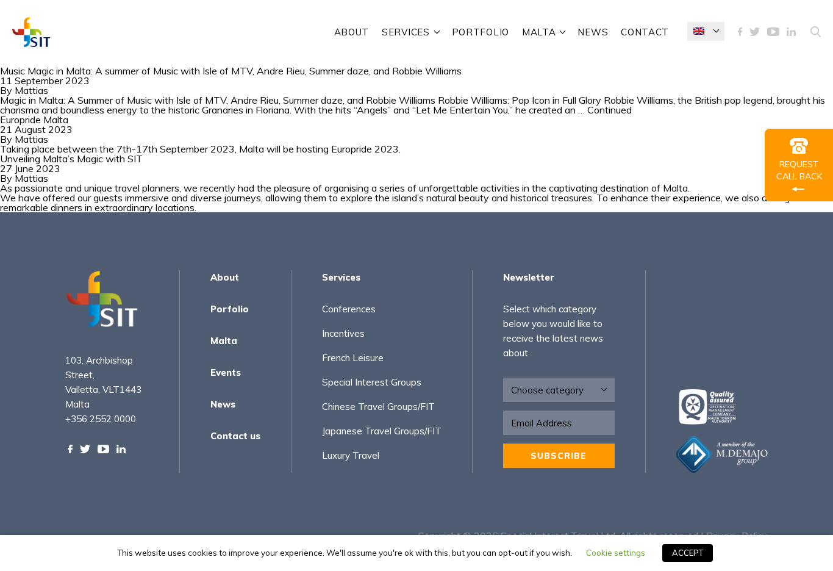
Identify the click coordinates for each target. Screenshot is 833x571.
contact (645, 32)
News (592, 32)
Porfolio (229, 309)
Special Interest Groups (371, 382)
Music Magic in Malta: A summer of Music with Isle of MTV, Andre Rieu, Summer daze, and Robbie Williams (231, 71)
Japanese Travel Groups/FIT (382, 431)
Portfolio (480, 32)
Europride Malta (34, 119)
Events (225, 372)
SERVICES (406, 32)
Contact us (235, 436)
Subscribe (559, 455)
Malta (539, 32)
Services (341, 277)
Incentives (343, 333)
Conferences (349, 309)
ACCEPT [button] (687, 553)
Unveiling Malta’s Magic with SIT (71, 159)
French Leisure (353, 358)
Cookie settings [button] (615, 553)
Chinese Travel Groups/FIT (378, 406)
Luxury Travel (350, 455)
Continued (609, 110)
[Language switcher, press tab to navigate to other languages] (705, 31)
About (352, 32)
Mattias (31, 90)
